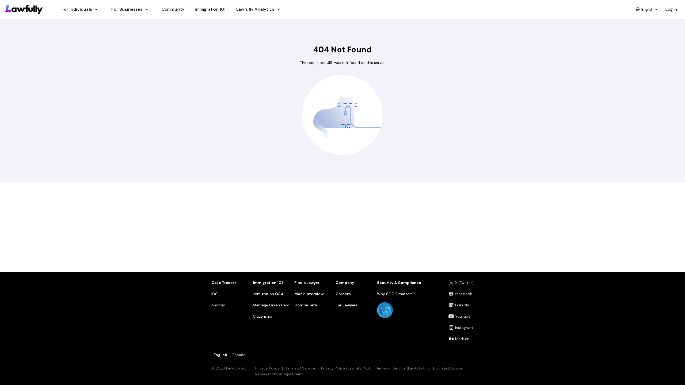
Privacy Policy (267, 368)
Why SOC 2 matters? (396, 293)
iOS (214, 293)
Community (305, 305)
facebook (463, 293)
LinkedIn (462, 305)
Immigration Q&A (268, 293)
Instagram (464, 327)
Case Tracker (223, 282)
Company (345, 282)
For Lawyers (347, 305)
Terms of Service (300, 368)
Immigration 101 (268, 282)
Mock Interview (309, 293)
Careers (343, 293)
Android (218, 305)
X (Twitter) (464, 282)
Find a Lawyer (306, 282)
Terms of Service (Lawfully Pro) (403, 368)
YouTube (462, 316)
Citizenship (262, 316)
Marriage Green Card (271, 305)
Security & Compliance (399, 282)
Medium (462, 338)
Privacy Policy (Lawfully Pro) (345, 368)
